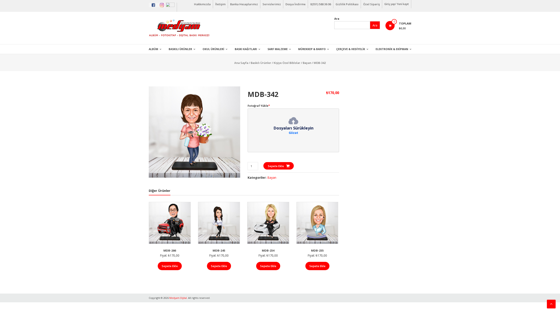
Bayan (307, 63)
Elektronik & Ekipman (392, 49)
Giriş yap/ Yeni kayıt (396, 4)
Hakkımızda (202, 4)
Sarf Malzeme (278, 49)
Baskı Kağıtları (246, 49)
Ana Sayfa (241, 63)
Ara (336, 19)
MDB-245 (219, 250)
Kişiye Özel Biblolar (287, 63)
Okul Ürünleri (213, 49)
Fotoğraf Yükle (259, 106)
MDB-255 (317, 250)
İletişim (220, 4)
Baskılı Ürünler (180, 49)
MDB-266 (169, 250)
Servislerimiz (271, 4)
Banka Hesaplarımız (244, 4)
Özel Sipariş (371, 4)
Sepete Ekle (276, 166)
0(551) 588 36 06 (320, 4)
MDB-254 (268, 250)
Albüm (153, 49)
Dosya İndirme (295, 4)
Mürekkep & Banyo (312, 49)
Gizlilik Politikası (347, 4)
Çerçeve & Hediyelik (350, 49)
